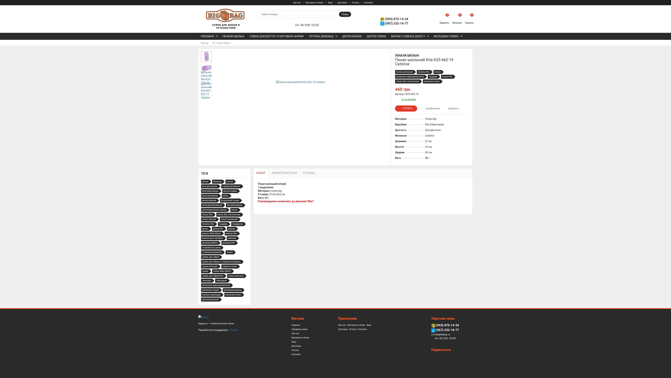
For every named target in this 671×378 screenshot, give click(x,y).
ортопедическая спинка (214, 210)
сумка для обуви (210, 257)
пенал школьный (404, 72)
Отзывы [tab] (309, 173)
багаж (205, 181)
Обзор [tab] (261, 173)
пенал (438, 72)
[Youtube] (468, 356)
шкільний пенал (432, 81)
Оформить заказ (299, 329)
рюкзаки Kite (228, 243)
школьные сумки (210, 290)
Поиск (345, 14)
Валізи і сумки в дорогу (408, 36)
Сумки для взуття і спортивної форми (277, 36)
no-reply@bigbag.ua (440, 334)
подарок (433, 76)
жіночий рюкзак (210, 195)
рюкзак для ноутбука (212, 238)
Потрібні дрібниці (321, 36)
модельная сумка (230, 200)
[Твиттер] (455, 356)
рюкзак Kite (231, 233)
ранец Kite (218, 228)
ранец (205, 228)
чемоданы (221, 280)
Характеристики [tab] (284, 173)
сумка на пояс (229, 266)
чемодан (206, 280)
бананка (217, 181)
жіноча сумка (230, 191)
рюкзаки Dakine (210, 243)
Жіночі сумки (210, 43)
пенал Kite (447, 76)
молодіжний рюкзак (212, 205)
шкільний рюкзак (210, 299)
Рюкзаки (207, 36)
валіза (229, 181)
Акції (330, 2)
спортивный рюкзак (212, 252)
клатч (225, 195)
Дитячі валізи (352, 36)
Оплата (355, 2)
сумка (230, 252)
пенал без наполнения (407, 81)
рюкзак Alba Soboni (211, 233)
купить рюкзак (209, 200)
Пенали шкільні (233, 36)
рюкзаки (232, 238)
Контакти (368, 2)
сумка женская (210, 266)
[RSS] (434, 356)
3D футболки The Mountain (352, 43)
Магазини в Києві (314, 2)
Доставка (342, 2)
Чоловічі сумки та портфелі (247, 43)
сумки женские (236, 276)
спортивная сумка (211, 247)
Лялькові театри (387, 43)
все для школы (209, 186)
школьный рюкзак (232, 290)
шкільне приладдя (211, 294)
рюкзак (231, 228)
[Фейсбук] (441, 356)
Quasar (235, 330)
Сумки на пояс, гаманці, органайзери (302, 43)
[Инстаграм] (461, 356)
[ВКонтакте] (448, 356)
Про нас (297, 2)
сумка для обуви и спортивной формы (221, 261)
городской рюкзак (231, 186)
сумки (205, 271)
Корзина (295, 325)
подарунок (237, 224)
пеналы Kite (424, 72)
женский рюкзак (210, 191)
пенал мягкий (209, 219)
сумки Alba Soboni (222, 271)
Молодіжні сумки (446, 36)
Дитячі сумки (376, 36)
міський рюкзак (234, 205)
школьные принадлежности (410, 76)
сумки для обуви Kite (212, 276)
